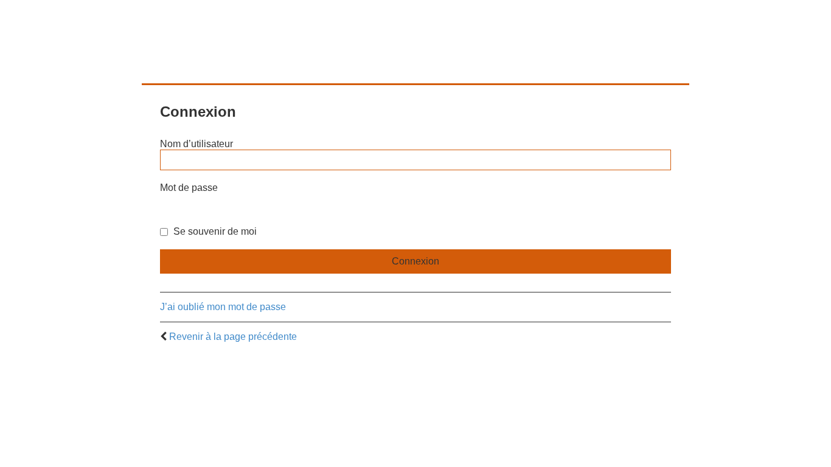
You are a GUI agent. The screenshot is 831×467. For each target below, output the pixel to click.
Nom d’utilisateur (196, 144)
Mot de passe (189, 187)
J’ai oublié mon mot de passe (223, 307)
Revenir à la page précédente (233, 336)
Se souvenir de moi (214, 231)
